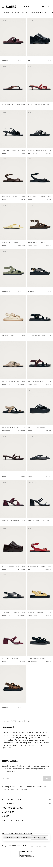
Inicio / (6, 721)
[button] (3, 6)
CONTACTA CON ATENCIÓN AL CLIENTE (17, 834)
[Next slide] (23, 39)
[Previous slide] (3, 39)
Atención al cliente (12, 800)
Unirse (5, 816)
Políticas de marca (12, 808)
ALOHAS (19, 846)
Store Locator (10, 804)
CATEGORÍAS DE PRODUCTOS (16, 820)
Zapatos (15, 721)
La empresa (8, 812)
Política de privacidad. (18, 789)
